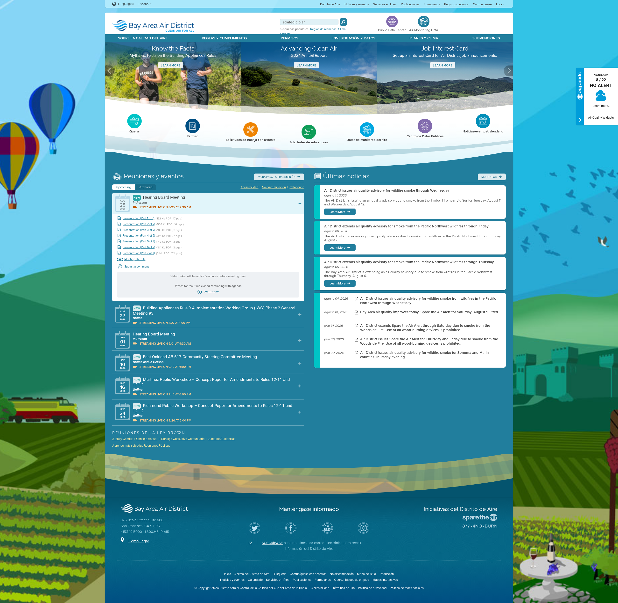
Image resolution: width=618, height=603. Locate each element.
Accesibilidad (249, 187)
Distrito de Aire (330, 4)
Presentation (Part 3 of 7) (139, 230)
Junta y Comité (122, 438)
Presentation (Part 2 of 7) (139, 224)
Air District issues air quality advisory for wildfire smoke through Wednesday (386, 190)
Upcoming (123, 187)
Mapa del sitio (366, 574)
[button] (109, 70)
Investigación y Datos (353, 38)
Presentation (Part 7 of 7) (139, 253)
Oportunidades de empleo (351, 579)
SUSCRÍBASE (272, 542)
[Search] (343, 22)
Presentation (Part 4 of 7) (139, 235)
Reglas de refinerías (323, 29)
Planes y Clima (423, 38)
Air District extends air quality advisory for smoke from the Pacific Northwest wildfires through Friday (406, 226)
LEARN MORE (442, 65)
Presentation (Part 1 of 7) (138, 218)
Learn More (170, 65)
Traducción (386, 574)
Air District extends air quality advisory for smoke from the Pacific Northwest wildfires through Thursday (409, 262)
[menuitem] (330, 4)
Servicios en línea (385, 4)
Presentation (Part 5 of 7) (139, 241)
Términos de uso (344, 588)
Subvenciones (486, 38)
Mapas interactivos (385, 579)
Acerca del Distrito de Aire (251, 574)
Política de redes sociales (407, 588)
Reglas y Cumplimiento (224, 38)
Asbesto (285, 34)
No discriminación (274, 187)
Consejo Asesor (146, 438)
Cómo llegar (138, 541)
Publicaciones (410, 4)
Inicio (227, 574)
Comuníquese (482, 4)
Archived (146, 187)
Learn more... (601, 105)
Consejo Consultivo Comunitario (182, 438)
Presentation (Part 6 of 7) (139, 247)
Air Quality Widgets (601, 117)
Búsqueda (279, 574)
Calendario (296, 187)
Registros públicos (456, 4)
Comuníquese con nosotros (308, 574)
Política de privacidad (372, 588)
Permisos (289, 38)
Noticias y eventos (356, 4)
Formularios (432, 4)
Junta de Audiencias (221, 438)
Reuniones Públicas (157, 445)
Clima (342, 29)
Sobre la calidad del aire (143, 38)
